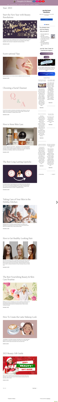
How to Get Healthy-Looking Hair (18, 238)
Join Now (46, 57)
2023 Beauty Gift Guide (13, 353)
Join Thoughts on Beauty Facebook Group (46, 74)
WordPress (48, 398)
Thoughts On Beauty (24, 1)
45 (52, 174)
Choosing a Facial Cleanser (15, 88)
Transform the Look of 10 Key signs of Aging (42, 80)
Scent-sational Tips (11, 53)
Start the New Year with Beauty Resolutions (17, 16)
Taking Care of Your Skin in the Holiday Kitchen (17, 200)
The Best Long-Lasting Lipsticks (17, 161)
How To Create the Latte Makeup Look (20, 317)
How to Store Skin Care (13, 124)
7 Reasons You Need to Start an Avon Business (42, 145)
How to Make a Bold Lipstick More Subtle (51, 80)
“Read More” (42, 107)
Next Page (35, 388)
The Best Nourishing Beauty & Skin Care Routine (18, 278)
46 (53, 174)
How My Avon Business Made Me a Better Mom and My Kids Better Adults (51, 145)
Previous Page (41, 174)
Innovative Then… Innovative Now (51, 114)
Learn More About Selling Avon (46, 53)
